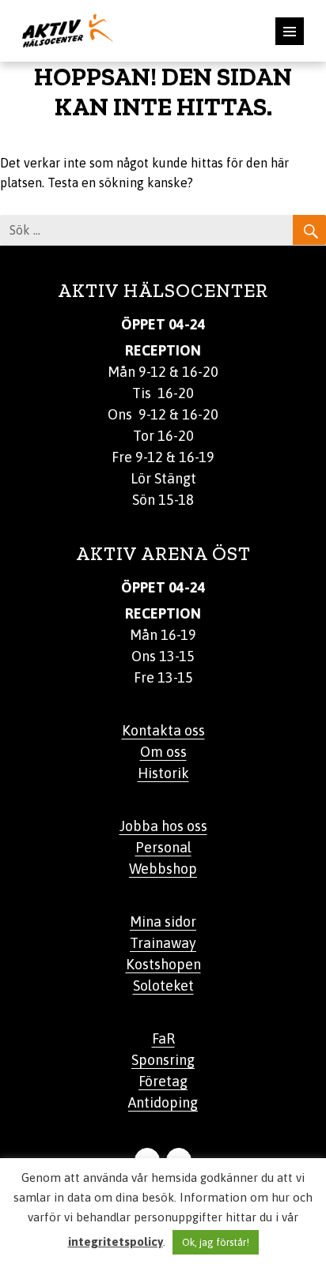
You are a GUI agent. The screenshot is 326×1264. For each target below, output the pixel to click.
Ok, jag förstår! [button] (215, 1242)
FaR (163, 1038)
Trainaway (163, 943)
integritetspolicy (115, 1241)
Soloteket (163, 985)
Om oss (163, 751)
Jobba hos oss (163, 826)
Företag (163, 1081)
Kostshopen (163, 964)
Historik (163, 773)
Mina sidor (163, 921)
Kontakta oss (163, 730)
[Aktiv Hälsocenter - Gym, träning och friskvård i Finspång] (67, 29)
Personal (163, 847)
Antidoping (163, 1102)
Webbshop (163, 868)
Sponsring (163, 1059)
